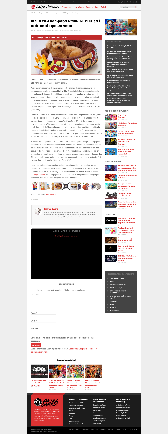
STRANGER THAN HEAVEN (117, 278)
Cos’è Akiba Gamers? (36, 2)
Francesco (110, 57)
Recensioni (72, 413)
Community (47, 2)
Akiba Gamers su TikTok (123, 418)
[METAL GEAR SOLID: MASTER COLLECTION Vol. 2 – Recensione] (111, 144)
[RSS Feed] (118, 2)
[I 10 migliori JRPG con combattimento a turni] (111, 198)
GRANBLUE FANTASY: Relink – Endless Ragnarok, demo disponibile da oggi (119, 88)
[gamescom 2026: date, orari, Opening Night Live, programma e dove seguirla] (111, 223)
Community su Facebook (123, 408)
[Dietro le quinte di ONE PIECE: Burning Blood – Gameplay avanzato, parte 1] (57, 377)
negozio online (39, 174)
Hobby (97, 7)
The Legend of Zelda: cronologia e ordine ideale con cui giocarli (126, 186)
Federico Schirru (36, 30)
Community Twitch (121, 413)
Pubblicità (103, 429)
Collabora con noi (74, 429)
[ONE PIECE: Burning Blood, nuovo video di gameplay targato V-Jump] (93, 377)
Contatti (62, 2)
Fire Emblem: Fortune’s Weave (118, 285)
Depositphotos (48, 429)
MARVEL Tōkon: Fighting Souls (118, 288)
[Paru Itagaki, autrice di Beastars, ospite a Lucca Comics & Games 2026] (111, 233)
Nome (33, 313)
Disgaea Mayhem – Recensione (124, 116)
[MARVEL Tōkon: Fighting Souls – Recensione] (111, 128)
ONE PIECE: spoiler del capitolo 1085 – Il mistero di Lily (38, 383)
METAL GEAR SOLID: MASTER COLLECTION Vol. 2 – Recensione (126, 141)
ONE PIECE (35, 199)
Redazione (55, 2)
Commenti (56, 30)
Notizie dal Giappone (99, 408)
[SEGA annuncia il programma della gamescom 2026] (111, 243)
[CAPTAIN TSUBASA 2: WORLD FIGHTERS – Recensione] (111, 136)
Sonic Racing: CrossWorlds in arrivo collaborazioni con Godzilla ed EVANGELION (118, 100)
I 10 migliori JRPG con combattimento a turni (125, 194)
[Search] (135, 7)
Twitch (103, 7)
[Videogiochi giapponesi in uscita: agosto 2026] (121, 35)
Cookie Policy (94, 429)
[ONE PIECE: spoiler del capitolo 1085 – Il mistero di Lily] (39, 377)
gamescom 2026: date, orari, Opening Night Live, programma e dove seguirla (127, 220)
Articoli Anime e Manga (99, 418)
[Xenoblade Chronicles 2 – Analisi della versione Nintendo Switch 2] (111, 154)
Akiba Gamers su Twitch (123, 405)
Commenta (35, 294)
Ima (108, 69)
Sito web (34, 329)
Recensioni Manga (98, 415)
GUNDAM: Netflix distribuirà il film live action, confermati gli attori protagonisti (118, 64)
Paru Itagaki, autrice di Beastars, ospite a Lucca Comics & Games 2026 (126, 230)
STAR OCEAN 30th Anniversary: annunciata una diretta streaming (127, 258)
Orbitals (112, 304)
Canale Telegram (121, 415)
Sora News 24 (51, 194)
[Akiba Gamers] (45, 9)
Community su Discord (122, 410)
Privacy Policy (84, 429)
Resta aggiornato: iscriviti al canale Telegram (51, 37)
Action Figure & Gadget (67, 30)
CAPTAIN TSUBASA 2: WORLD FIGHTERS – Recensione (126, 132)
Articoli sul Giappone (99, 421)
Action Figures (97, 410)
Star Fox (112, 281)
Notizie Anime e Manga (99, 405)
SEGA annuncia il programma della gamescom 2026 (127, 239)
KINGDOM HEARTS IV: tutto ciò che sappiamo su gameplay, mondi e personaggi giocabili (127, 168)
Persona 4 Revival (114, 310)
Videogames (66, 7)
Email (33, 321)
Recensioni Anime (98, 413)
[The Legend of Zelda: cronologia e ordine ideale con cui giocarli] (111, 189)
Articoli (71, 416)
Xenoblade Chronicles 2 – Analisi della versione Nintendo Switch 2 (126, 151)
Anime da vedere (71, 2)
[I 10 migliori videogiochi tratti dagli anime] (111, 180)
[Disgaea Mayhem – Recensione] (111, 120)
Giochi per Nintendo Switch (77, 408)
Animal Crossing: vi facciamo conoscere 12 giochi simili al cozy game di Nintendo (127, 204)
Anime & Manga (78, 7)
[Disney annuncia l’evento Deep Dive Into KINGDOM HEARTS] (111, 251)
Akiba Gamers (34, 13)
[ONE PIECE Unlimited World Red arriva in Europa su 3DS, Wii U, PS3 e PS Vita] (75, 377)
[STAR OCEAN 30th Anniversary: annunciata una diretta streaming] (111, 261)
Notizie (80, 30)
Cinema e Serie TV (98, 423)
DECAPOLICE (113, 307)
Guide (70, 419)
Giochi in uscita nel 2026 (83, 2)
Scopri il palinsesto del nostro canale (66, 236)
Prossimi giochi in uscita (76, 424)
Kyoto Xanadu (113, 301)
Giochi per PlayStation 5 (76, 405)
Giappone (89, 7)
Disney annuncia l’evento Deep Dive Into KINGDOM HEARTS (126, 248)
